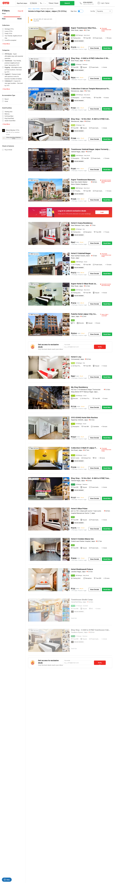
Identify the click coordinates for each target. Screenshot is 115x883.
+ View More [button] (6, 44)
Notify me (100, 347)
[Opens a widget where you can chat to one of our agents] (7, 880)
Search (67, 3)
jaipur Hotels (35, 8)
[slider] (3, 17)
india (29, 8)
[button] (20, 11)
